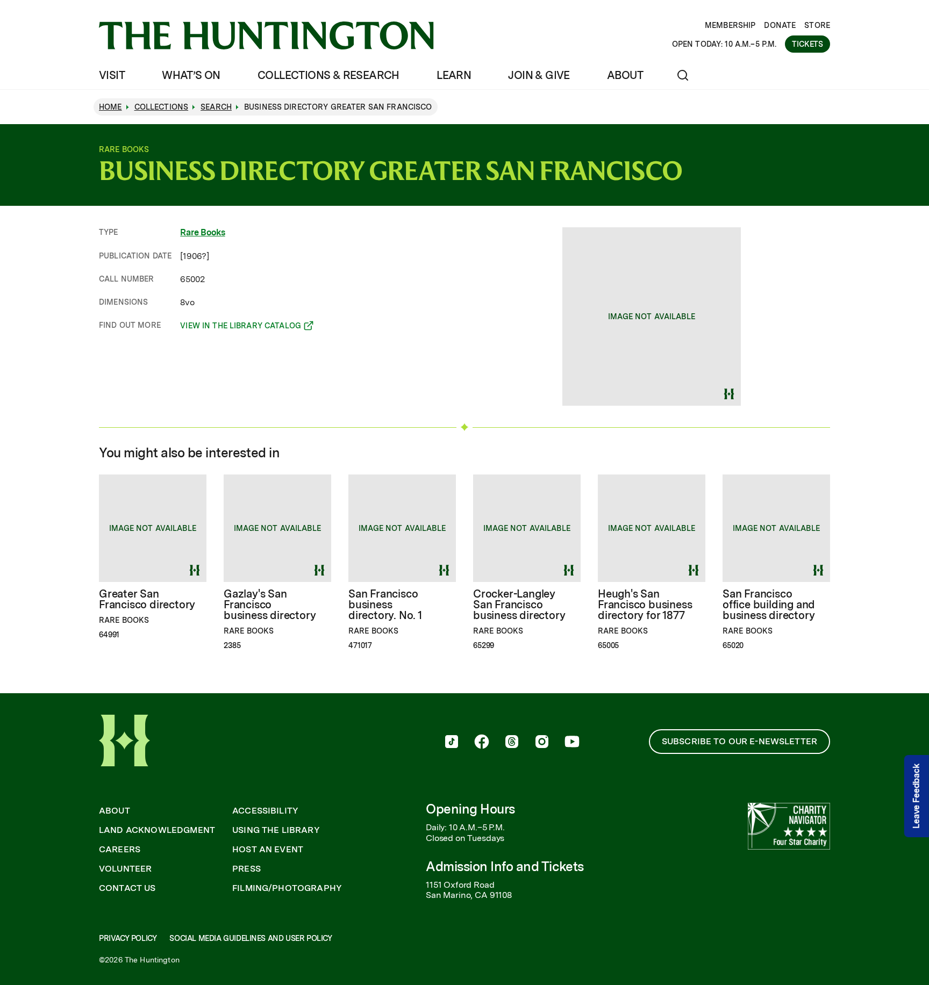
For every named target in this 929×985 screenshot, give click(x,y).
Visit (112, 75)
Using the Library (276, 830)
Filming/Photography (287, 888)
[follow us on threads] (511, 742)
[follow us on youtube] (572, 742)
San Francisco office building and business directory (769, 604)
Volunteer (125, 869)
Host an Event (267, 849)
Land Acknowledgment (157, 830)
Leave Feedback (916, 796)
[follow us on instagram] (542, 742)
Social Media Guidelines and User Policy (250, 938)
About (625, 75)
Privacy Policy (127, 938)
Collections (161, 107)
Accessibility (265, 811)
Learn (454, 75)
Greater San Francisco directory (147, 599)
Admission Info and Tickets (505, 866)
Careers (119, 849)
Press (246, 869)
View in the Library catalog (240, 327)
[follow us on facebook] (481, 742)
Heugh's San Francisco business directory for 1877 (645, 604)
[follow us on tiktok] (451, 742)
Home (110, 107)
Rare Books (202, 232)
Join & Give (538, 75)
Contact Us (127, 888)
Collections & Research (328, 75)
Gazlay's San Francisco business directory (270, 604)
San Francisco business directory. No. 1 (385, 604)
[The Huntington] (266, 35)
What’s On (191, 75)
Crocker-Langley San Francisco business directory (519, 604)
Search (216, 107)
